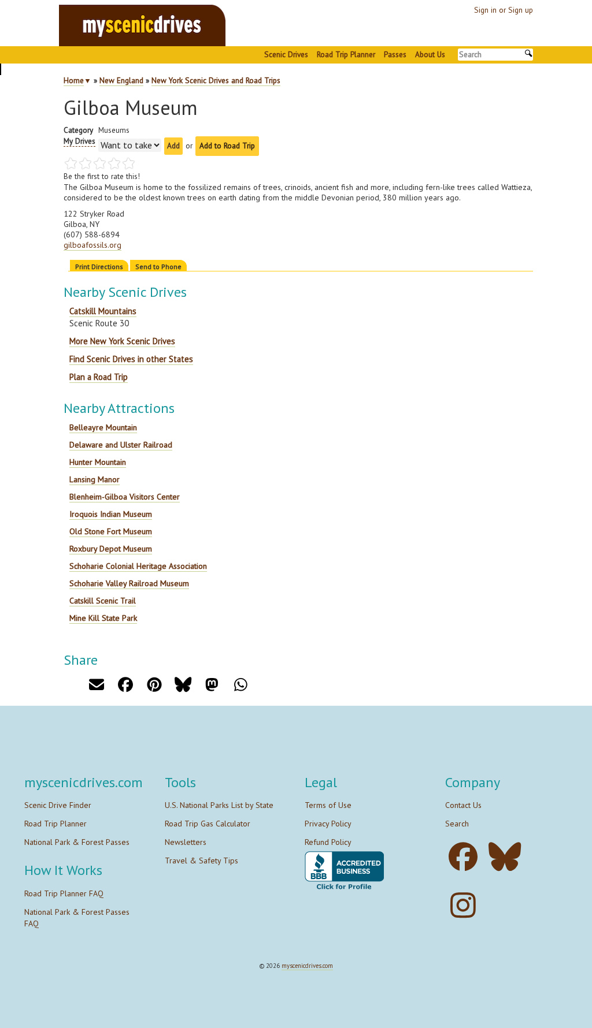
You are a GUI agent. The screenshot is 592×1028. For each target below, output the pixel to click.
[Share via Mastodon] (211, 684)
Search (457, 823)
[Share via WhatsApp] (240, 684)
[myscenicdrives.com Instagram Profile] (466, 905)
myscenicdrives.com (307, 966)
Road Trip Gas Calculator (207, 823)
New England (121, 80)
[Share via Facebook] (125, 684)
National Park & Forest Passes (77, 842)
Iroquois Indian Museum (110, 514)
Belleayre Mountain (103, 427)
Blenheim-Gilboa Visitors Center (124, 496)
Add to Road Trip (227, 145)
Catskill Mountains (102, 311)
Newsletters (185, 842)
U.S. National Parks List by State (219, 805)
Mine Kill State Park (103, 618)
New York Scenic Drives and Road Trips (215, 80)
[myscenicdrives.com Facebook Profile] (466, 857)
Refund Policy (328, 842)
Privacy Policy (328, 823)
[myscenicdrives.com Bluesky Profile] (508, 857)
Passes (395, 54)
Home (74, 80)
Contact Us (463, 805)
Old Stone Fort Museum (110, 531)
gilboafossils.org (92, 245)
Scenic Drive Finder (57, 805)
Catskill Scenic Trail (102, 600)
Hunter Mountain (97, 462)
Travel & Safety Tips (201, 860)
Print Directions (99, 266)
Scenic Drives (286, 54)
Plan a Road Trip (98, 376)
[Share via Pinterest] (154, 684)
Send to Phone (158, 266)
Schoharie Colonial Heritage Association (138, 566)
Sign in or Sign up (503, 10)
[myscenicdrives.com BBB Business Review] (344, 871)
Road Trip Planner (346, 54)
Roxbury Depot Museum (110, 548)
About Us (430, 54)
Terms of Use (328, 805)
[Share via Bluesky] (183, 684)
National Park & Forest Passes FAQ (77, 918)
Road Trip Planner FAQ (63, 893)
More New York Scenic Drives (122, 341)
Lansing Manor (94, 479)
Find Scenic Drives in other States (131, 358)
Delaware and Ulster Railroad (120, 444)
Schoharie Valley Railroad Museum (129, 583)
